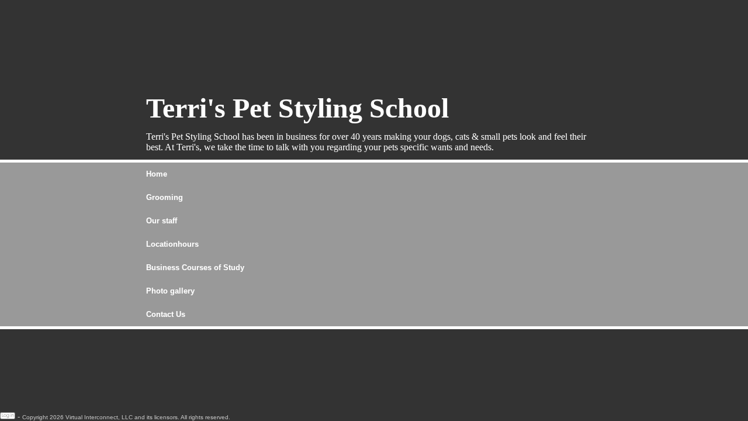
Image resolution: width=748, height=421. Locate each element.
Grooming (164, 197)
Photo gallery (170, 291)
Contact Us (165, 314)
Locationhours (172, 244)
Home (156, 174)
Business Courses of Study (195, 267)
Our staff (161, 220)
